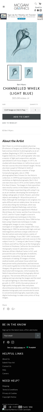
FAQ (4, 370)
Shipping (5, 386)
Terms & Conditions (10, 390)
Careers (5, 373)
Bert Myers (21, 84)
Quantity (34, 104)
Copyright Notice (9, 397)
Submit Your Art (8, 362)
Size (3, 104)
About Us (6, 359)
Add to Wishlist (9, 123)
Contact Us (6, 366)
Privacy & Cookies (9, 393)
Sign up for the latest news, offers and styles (20, 330)
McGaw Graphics (13, 404)
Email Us (38, 7)
